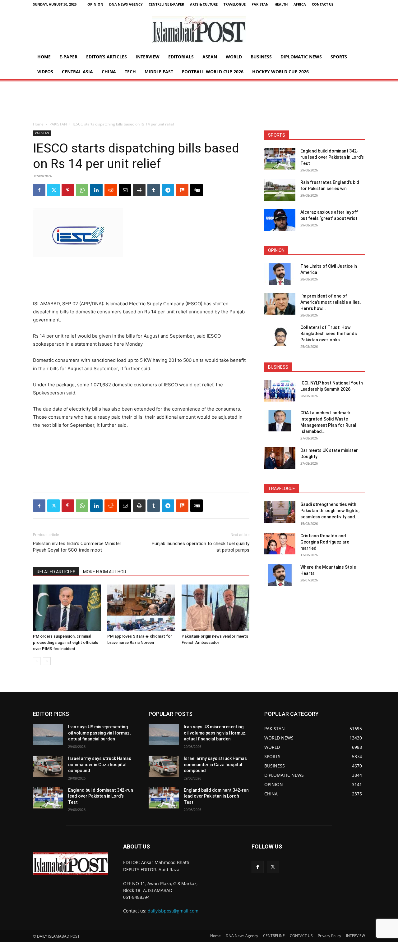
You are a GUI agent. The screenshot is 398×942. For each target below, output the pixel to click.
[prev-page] (37, 661)
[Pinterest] (68, 190)
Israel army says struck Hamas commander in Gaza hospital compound (99, 764)
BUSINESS (261, 57)
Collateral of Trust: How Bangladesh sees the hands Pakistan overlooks (328, 333)
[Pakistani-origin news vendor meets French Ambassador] (215, 608)
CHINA (109, 72)
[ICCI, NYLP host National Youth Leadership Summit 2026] (279, 391)
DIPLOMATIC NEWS (301, 57)
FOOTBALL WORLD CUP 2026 (212, 72)
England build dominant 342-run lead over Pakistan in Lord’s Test (332, 157)
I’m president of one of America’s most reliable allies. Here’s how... (330, 302)
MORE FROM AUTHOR (104, 571)
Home (44, 57)
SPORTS (339, 57)
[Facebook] (39, 190)
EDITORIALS (181, 57)
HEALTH (281, 4)
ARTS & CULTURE (204, 4)
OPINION (95, 4)
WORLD (234, 57)
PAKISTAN (260, 4)
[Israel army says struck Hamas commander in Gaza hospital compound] (48, 766)
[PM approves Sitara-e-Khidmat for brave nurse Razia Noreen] (141, 608)
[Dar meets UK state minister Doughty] (279, 458)
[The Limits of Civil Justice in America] (279, 274)
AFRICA (300, 4)
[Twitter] (53, 190)
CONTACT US (322, 4)
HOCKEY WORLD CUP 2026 (280, 72)
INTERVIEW (148, 57)
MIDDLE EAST (159, 72)
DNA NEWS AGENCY (126, 4)
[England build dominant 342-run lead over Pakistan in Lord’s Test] (279, 159)
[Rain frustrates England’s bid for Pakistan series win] (279, 190)
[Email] (125, 190)
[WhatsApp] (82, 190)
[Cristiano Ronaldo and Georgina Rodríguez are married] (279, 543)
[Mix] (182, 190)
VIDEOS (45, 72)
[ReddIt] (110, 190)
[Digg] (196, 190)
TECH (130, 72)
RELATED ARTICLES (56, 571)
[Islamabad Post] (199, 29)
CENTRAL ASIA (77, 72)
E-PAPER (68, 57)
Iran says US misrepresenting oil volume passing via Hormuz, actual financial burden (99, 732)
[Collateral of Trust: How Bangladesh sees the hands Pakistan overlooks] (279, 335)
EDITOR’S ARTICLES (106, 57)
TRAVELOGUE (235, 4)
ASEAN (209, 57)
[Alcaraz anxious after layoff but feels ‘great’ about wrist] (279, 220)
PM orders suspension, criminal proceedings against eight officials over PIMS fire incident (65, 642)
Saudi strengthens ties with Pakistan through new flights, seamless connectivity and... (329, 510)
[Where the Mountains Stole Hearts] (279, 575)
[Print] (139, 190)
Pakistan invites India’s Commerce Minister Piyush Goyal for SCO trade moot (77, 547)
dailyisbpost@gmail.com (173, 911)
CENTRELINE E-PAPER (166, 4)
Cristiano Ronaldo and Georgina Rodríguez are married (324, 542)
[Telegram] (168, 190)
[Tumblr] (153, 190)
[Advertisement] (199, 101)
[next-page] (47, 661)
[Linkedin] (96, 190)
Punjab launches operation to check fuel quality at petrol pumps (200, 547)
